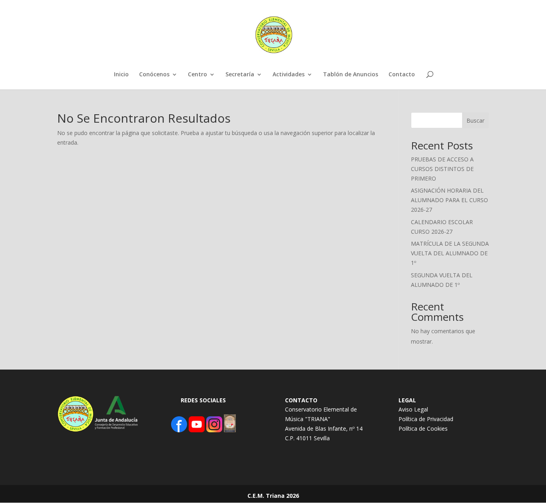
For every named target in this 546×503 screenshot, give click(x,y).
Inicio (121, 75)
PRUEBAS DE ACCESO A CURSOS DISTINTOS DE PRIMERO (442, 168)
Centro (197, 75)
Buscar (475, 120)
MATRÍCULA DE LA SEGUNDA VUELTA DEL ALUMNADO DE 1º (450, 253)
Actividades (289, 75)
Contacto (402, 75)
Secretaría (239, 75)
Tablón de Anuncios (350, 75)
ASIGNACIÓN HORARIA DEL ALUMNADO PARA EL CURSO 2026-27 (449, 200)
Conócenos (154, 75)
